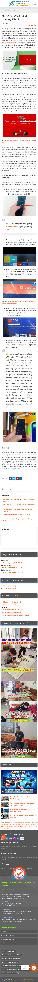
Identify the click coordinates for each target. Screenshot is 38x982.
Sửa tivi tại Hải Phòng (9, 588)
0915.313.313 (11, 896)
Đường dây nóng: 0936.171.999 (13, 567)
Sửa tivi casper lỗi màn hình (12, 612)
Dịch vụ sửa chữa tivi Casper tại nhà (11, 822)
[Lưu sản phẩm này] (35, 25)
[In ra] (32, 25)
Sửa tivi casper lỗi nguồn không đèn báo (16, 615)
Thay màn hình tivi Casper (11, 605)
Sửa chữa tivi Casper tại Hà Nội (11, 958)
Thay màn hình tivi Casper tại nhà (11, 955)
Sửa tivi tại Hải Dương (9, 586)
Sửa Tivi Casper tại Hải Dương (18, 826)
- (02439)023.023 (20, 896)
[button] (4, 931)
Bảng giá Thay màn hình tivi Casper (17, 824)
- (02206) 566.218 (20, 913)
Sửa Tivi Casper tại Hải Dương (10, 972)
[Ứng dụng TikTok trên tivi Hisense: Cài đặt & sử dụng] (5, 816)
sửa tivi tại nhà (11, 227)
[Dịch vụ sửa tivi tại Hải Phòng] (19, 711)
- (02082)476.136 (20, 921)
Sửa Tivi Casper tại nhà (8, 951)
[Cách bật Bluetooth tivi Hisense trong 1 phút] (19, 782)
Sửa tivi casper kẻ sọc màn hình (13, 609)
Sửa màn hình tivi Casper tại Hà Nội (12, 965)
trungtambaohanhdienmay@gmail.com (13, 898)
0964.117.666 (11, 913)
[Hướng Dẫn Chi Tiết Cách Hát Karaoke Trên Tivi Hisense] (5, 798)
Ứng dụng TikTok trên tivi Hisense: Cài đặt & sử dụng (19, 504)
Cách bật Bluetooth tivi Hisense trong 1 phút (16, 514)
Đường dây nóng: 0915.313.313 (13, 572)
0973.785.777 (11, 921)
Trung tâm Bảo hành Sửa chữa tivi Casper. (24, 980)
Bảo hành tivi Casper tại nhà (10, 962)
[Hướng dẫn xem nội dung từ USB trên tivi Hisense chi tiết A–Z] (5, 810)
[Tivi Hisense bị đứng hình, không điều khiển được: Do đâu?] (5, 804)
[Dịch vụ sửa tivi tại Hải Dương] (19, 740)
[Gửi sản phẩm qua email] (29, 25)
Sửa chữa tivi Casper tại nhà (12, 602)
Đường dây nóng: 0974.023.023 (13, 563)
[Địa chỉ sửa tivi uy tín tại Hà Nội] (19, 691)
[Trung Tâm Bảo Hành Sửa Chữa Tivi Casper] (19, 3)
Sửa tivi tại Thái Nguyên (9, 969)
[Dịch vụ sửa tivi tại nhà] (19, 654)
